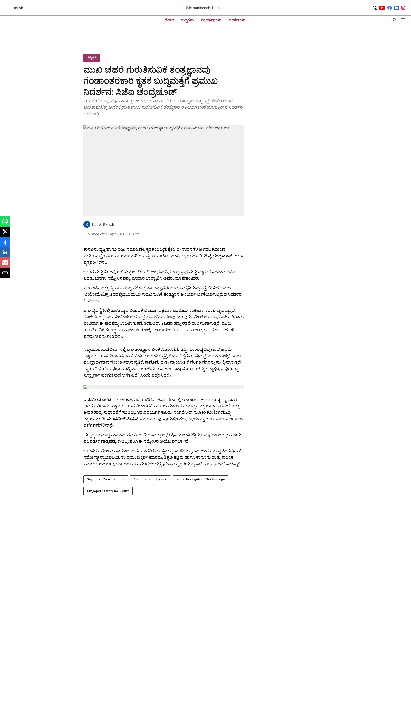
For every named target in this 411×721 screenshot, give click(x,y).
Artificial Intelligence (150, 479)
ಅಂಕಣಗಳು (237, 20)
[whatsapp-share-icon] (5, 223)
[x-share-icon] (5, 234)
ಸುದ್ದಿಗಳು (187, 20)
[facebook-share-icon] (5, 244)
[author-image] (86, 224)
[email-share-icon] (5, 265)
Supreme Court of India (106, 479)
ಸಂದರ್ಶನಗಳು (211, 20)
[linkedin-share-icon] (5, 254)
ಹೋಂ (169, 20)
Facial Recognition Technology (200, 479)
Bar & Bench (103, 224)
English (16, 7)
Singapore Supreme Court (108, 491)
